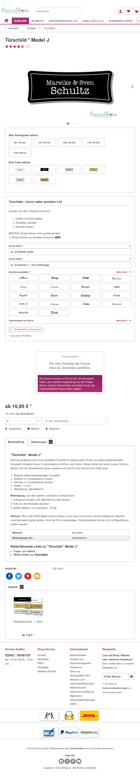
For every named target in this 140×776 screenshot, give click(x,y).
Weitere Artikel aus (30, 554)
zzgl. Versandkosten (25, 413)
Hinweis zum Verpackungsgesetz (80, 661)
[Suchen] (78, 11)
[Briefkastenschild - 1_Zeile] (28, 606)
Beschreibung (16, 442)
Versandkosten (77, 748)
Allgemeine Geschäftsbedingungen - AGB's (83, 700)
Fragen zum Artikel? (24, 551)
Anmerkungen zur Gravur (68, 320)
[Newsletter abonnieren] (131, 676)
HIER (57, 237)
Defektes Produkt (47, 671)
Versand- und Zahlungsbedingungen (82, 681)
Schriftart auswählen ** (68, 272)
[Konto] (120, 11)
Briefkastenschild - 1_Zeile (28, 621)
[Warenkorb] (136, 11)
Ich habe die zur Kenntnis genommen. (116, 688)
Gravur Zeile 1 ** (17, 245)
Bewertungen (41, 442)
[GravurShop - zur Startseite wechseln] (15, 12)
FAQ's (41, 663)
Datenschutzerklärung (82, 691)
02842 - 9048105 (17, 655)
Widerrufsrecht (78, 687)
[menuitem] (58, 10)
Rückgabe (43, 667)
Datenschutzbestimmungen (115, 687)
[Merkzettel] (128, 11)
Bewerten (54, 428)
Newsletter (43, 659)
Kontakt (42, 655)
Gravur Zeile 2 (15, 258)
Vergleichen (14, 428)
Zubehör (15, 587)
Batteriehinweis (78, 655)
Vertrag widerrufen (80, 675)
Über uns (75, 671)
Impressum (76, 667)
